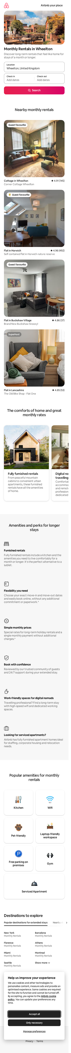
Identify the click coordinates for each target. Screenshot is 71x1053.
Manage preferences (34, 1031)
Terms (39, 1041)
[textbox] (19, 80)
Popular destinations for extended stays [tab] (26, 922)
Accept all (34, 1014)
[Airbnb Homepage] (6, 5)
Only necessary (34, 1022)
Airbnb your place (52, 5)
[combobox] (34, 68)
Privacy (29, 1041)
